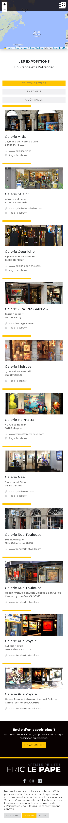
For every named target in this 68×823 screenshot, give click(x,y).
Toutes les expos (34, 83)
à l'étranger (34, 99)
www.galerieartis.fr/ (20, 151)
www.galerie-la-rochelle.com (25, 208)
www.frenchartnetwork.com (25, 549)
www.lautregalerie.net (21, 323)
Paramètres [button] (12, 815)
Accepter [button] (29, 815)
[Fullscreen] (63, 4)
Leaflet (9, 47)
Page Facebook (18, 155)
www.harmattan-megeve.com (26, 434)
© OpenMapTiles (35, 47)
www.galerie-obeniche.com (25, 265)
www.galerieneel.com (21, 491)
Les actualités (34, 745)
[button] (4, 4)
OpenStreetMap (60, 47)
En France (34, 91)
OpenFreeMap (21, 47)
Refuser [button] (42, 815)
